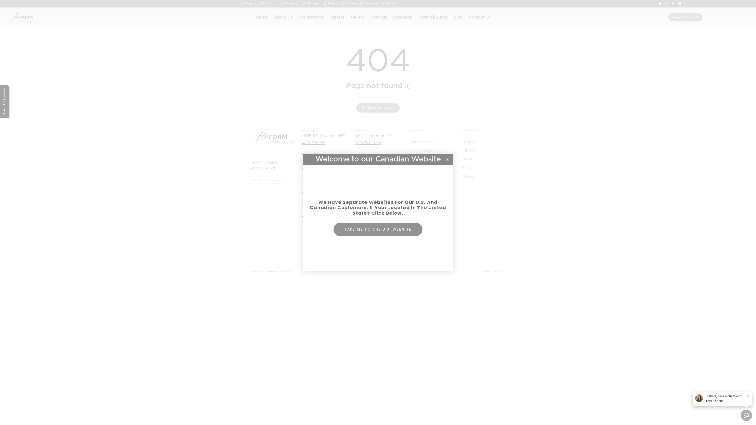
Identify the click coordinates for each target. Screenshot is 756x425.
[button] (447, 159)
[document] (378, 212)
